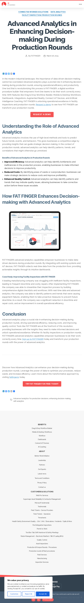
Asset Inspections (42, 543)
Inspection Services (41, 562)
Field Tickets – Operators (41, 514)
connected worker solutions (33, 12)
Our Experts (42, 469)
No (39, 600)
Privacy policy (48, 600)
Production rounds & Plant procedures (42, 551)
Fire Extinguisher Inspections (42, 525)
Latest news (42, 474)
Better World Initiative (42, 456)
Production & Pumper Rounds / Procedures (42, 547)
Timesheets (42, 518)
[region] (28, 588)
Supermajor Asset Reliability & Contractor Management (42, 499)
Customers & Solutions (42, 492)
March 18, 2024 (53, 56)
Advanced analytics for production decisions (30, 398)
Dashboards (42, 439)
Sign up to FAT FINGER (33, 339)
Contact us (42, 487)
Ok (33, 600)
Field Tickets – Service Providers (42, 510)
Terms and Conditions (42, 478)
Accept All (43, 594)
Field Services (42, 555)
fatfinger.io (14, 377)
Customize (14, 594)
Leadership (42, 460)
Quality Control (42, 540)
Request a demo (43, 104)
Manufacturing (42, 558)
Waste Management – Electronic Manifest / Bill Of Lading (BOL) (42, 536)
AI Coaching (42, 447)
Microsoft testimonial (42, 503)
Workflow (42, 436)
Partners (42, 465)
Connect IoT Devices (42, 443)
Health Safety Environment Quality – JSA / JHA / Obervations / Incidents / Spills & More (42, 521)
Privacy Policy (42, 483)
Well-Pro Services (42, 495)
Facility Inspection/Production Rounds (42, 15)
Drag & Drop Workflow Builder (42, 428)
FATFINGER (35, 56)
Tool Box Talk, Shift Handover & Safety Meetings (42, 532)
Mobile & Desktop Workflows (42, 432)
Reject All (28, 594)
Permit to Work (42, 529)
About (42, 451)
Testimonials (42, 506)
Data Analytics (58, 12)
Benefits (42, 425)
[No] (81, 597)
